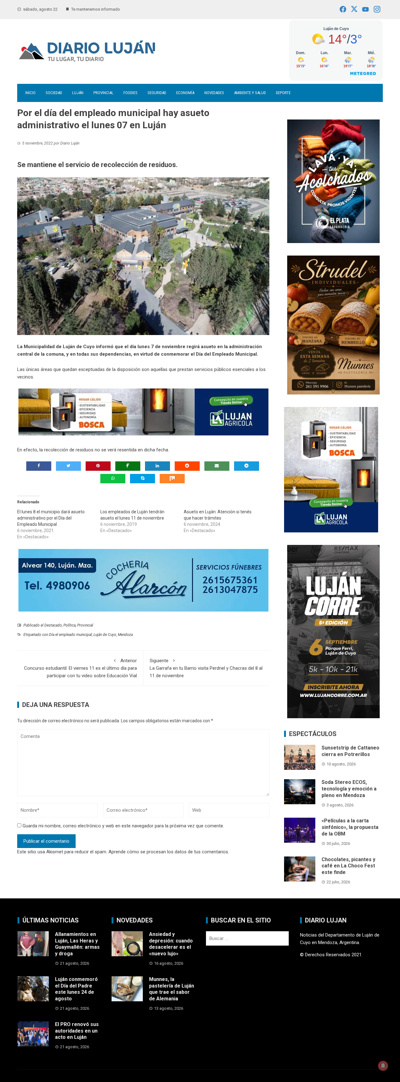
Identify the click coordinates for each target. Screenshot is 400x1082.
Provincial (103, 92)
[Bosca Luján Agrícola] (143, 411)
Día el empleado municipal (70, 634)
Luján (77, 92)
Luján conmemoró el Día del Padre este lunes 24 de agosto (76, 989)
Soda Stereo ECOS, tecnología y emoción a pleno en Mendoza (349, 788)
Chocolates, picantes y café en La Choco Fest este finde (348, 866)
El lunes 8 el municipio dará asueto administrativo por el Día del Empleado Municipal (51, 518)
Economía (185, 92)
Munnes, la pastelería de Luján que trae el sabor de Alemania (171, 989)
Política (69, 625)
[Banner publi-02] (333, 631)
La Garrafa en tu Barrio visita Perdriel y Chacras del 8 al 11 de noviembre (206, 668)
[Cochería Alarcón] (143, 580)
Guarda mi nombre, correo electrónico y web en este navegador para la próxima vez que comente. (123, 826)
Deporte (283, 92)
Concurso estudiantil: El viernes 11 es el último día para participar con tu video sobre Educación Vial (80, 668)
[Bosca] (331, 469)
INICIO (30, 92)
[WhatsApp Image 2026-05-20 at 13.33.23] (333, 324)
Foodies (130, 92)
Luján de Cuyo (104, 634)
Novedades (214, 92)
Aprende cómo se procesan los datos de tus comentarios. (168, 852)
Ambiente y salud (250, 92)
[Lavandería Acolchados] (333, 181)
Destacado (53, 625)
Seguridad (157, 92)
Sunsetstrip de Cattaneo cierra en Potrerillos (350, 751)
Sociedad (54, 92)
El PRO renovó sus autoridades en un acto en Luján (77, 1030)
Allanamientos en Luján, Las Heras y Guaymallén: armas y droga (77, 944)
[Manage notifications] (383, 1066)
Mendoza (125, 634)
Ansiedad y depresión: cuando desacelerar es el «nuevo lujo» (171, 944)
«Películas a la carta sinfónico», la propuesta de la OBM (350, 827)
